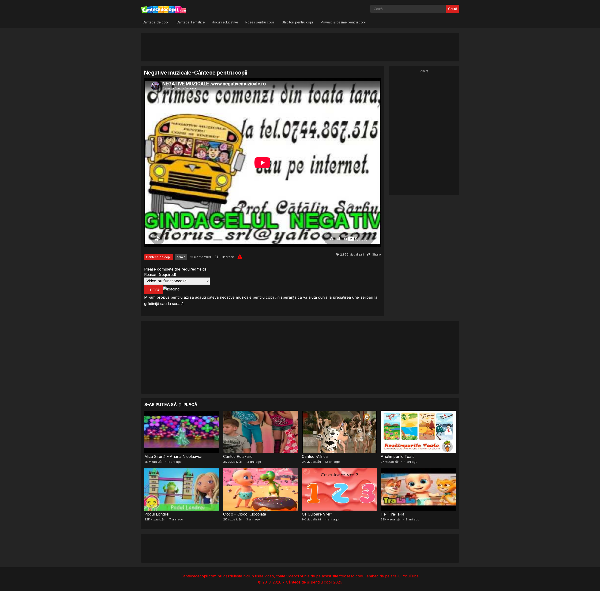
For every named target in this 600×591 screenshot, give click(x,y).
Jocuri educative (225, 22)
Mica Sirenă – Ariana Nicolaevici (173, 456)
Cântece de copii (155, 22)
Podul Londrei (156, 514)
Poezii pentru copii (259, 22)
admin (180, 257)
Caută (452, 9)
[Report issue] (239, 256)
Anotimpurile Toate (398, 456)
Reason (160, 274)
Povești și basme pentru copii (343, 22)
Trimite (154, 289)
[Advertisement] (300, 46)
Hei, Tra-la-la (392, 514)
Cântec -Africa (315, 456)
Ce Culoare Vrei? (317, 514)
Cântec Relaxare (237, 456)
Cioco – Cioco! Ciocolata (244, 514)
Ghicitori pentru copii (298, 22)
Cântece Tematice (190, 22)
